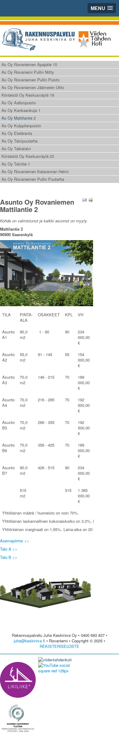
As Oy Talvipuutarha (20, 141)
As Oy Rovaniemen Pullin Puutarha (33, 179)
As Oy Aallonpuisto (19, 103)
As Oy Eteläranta (17, 133)
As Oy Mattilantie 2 (19, 118)
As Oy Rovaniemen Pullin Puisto (31, 80)
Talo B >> (8, 557)
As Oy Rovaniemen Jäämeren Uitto (33, 87)
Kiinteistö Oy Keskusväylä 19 (28, 95)
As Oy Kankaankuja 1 (21, 110)
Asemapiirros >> (14, 541)
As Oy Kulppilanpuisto (21, 125)
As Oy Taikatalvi (16, 148)
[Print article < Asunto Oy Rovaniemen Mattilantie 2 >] (90, 199)
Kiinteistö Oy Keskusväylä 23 (28, 156)
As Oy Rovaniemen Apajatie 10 (29, 64)
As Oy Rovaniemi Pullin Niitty (28, 72)
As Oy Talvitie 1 (16, 164)
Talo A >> (8, 549)
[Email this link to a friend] (84, 199)
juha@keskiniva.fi (29, 641)
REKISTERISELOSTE (59, 646)
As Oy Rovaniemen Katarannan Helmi (35, 171)
